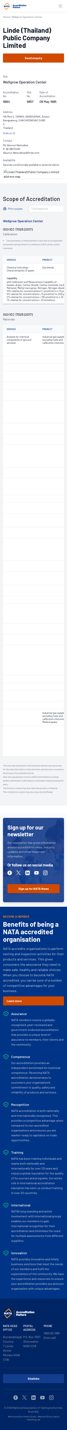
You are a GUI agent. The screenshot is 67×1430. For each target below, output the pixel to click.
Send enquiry (33, 58)
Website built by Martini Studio (22, 1416)
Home (6, 16)
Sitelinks (33, 1378)
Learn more (14, 1001)
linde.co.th (9, 133)
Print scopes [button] (15, 208)
